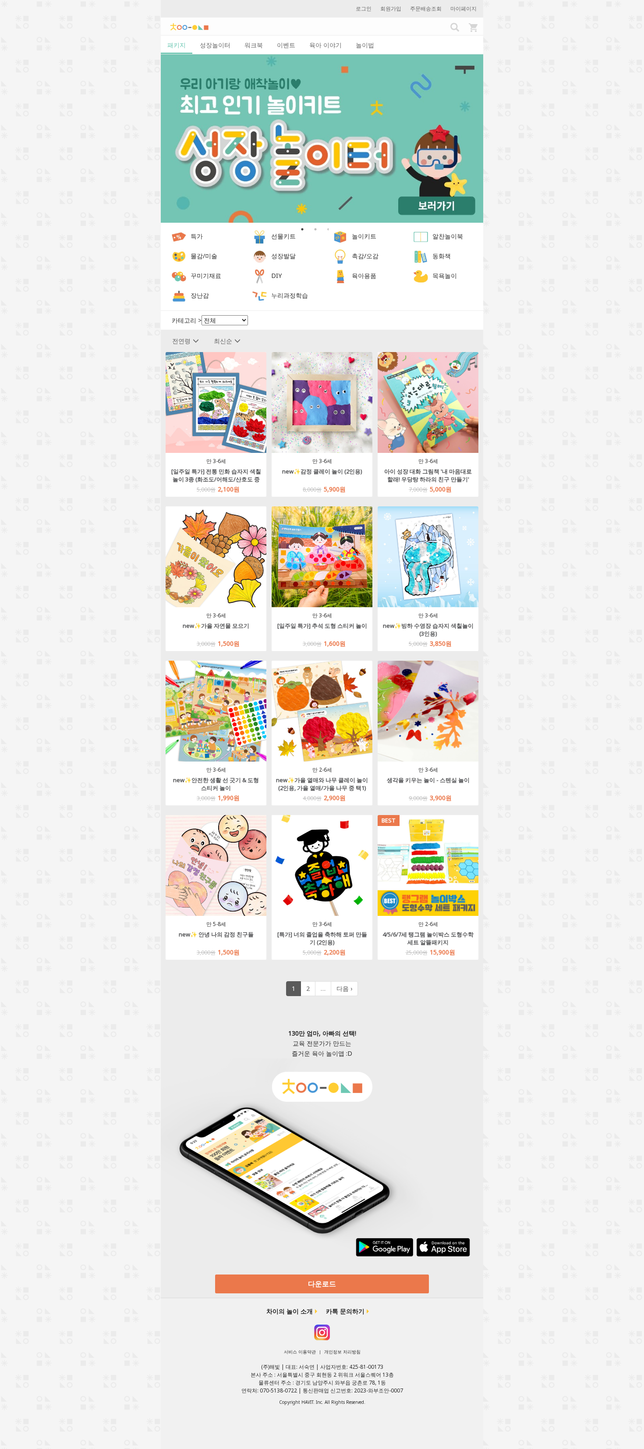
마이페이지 (463, 8)
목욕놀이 (444, 276)
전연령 (181, 341)
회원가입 (390, 8)
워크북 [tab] (253, 45)
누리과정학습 (289, 296)
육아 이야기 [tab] (325, 45)
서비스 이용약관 (300, 1352)
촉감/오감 (365, 256)
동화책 (441, 256)
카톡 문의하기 (345, 1311)
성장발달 (283, 256)
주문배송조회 (426, 8)
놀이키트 (364, 236)
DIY (276, 276)
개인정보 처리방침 (342, 1352)
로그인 (364, 8)
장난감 (200, 296)
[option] (322, 138)
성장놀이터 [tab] (215, 45)
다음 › (344, 988)
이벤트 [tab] (286, 45)
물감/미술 (204, 256)
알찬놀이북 (447, 236)
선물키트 (283, 236)
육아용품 (364, 276)
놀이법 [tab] (365, 45)
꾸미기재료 (206, 276)
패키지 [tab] (176, 45)
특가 (197, 236)
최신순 (223, 341)
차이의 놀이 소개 (289, 1311)
